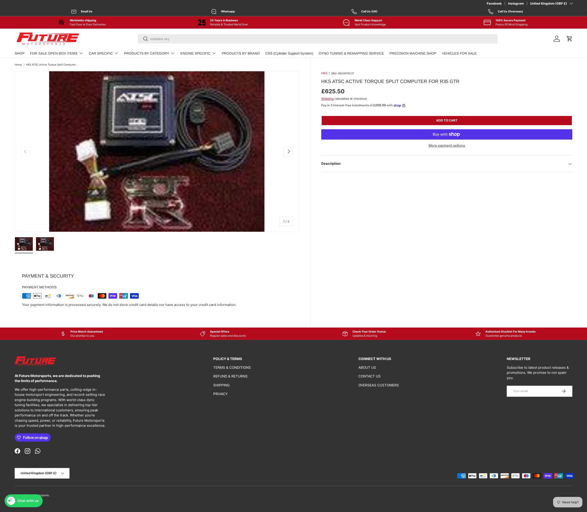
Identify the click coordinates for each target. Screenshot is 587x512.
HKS (324, 73)
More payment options (447, 145)
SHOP (20, 53)
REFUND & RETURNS (230, 376)
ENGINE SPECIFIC (195, 53)
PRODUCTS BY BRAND (241, 53)
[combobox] (317, 39)
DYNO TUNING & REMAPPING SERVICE (351, 53)
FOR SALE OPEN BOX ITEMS (54, 53)
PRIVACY (220, 394)
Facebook (494, 3)
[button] (570, 39)
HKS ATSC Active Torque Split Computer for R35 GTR (52, 64)
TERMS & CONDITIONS (232, 367)
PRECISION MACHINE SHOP (413, 53)
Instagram (516, 3)
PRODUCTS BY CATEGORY (146, 53)
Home (18, 64)
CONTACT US (369, 376)
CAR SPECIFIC (101, 53)
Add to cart (446, 120)
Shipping (327, 98)
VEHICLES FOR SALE (459, 53)
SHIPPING (221, 385)
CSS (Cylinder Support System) (289, 53)
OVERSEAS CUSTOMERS (378, 385)
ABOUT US (367, 367)
